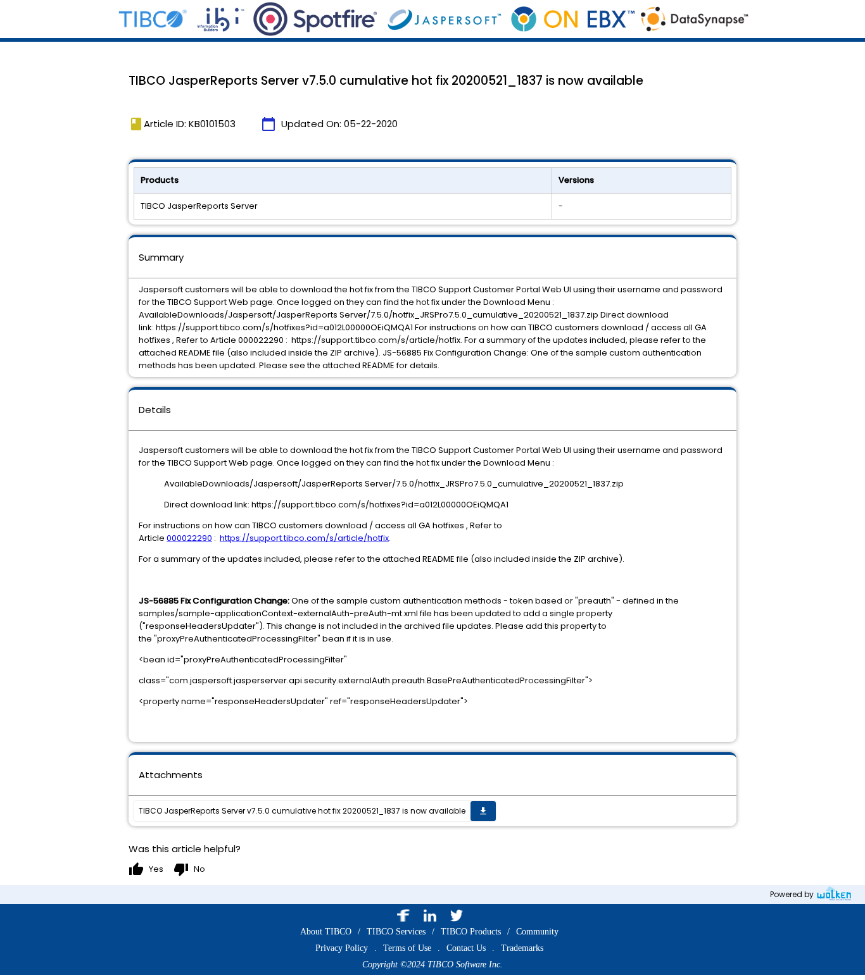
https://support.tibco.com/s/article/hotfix (304, 538)
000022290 (189, 538)
